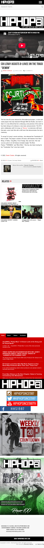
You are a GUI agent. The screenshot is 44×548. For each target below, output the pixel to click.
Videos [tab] (15, 335)
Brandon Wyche (28, 544)
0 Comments (28, 70)
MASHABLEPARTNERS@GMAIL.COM (15, 531)
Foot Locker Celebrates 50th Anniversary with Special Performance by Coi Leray (30, 191)
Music (41, 160)
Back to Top (41, 544)
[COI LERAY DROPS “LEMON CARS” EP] (11, 212)
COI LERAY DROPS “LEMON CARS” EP (9, 220)
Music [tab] (9, 335)
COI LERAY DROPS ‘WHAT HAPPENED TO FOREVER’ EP (9, 203)
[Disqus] (22, 254)
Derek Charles (7, 70)
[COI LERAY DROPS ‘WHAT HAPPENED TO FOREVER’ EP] (11, 193)
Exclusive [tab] (23, 335)
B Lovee (10, 160)
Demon (25, 128)
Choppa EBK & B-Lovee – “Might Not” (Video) (31, 220)
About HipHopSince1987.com (22, 539)
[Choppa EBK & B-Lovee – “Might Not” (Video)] (32, 212)
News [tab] (3, 335)
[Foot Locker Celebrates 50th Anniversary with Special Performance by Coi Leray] (32, 186)
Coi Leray (14, 160)
